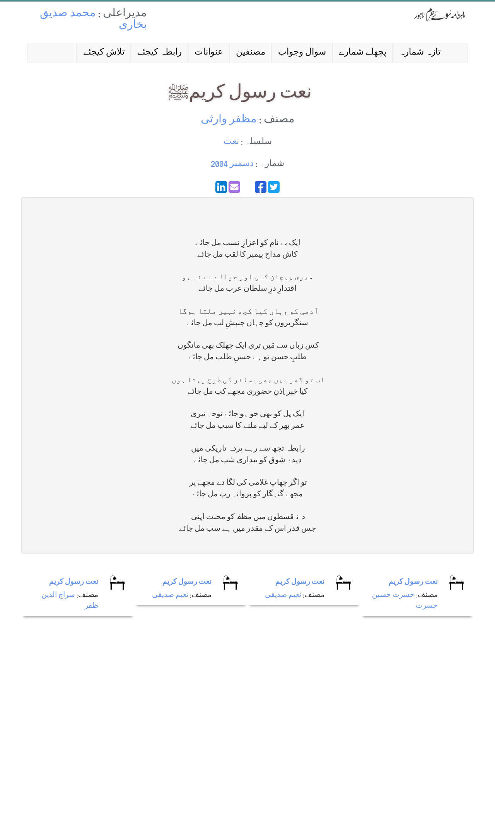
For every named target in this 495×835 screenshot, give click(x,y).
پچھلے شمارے (362, 53)
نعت (231, 142)
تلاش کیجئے (104, 53)
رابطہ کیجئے (159, 53)
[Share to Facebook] (260, 187)
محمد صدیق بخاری (93, 20)
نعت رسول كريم (73, 582)
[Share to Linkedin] (221, 187)
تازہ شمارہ (419, 53)
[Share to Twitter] (274, 187)
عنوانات (209, 53)
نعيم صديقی (170, 595)
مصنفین (250, 53)
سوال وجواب (302, 53)
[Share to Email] (234, 187)
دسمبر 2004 (232, 164)
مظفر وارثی (229, 120)
